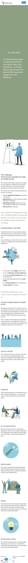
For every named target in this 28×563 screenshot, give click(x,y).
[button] (23, 2)
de (3, 559)
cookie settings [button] (10, 559)
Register (14, 558)
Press (14, 561)
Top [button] (5, 556)
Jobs (13, 560)
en (6, 559)
